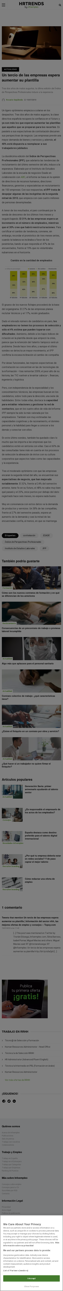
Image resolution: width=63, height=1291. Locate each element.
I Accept (31, 1278)
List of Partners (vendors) (15, 1270)
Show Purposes (31, 1286)
